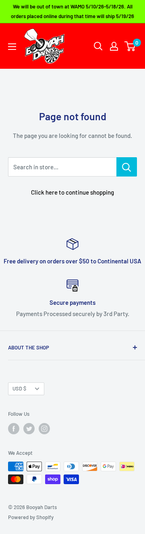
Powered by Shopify (31, 517)
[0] (130, 46)
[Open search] (98, 46)
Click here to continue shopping (72, 192)
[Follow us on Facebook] (13, 428)
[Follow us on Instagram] (44, 428)
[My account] (114, 46)
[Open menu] (12, 46)
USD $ (19, 388)
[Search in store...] (126, 167)
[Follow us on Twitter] (29, 428)
